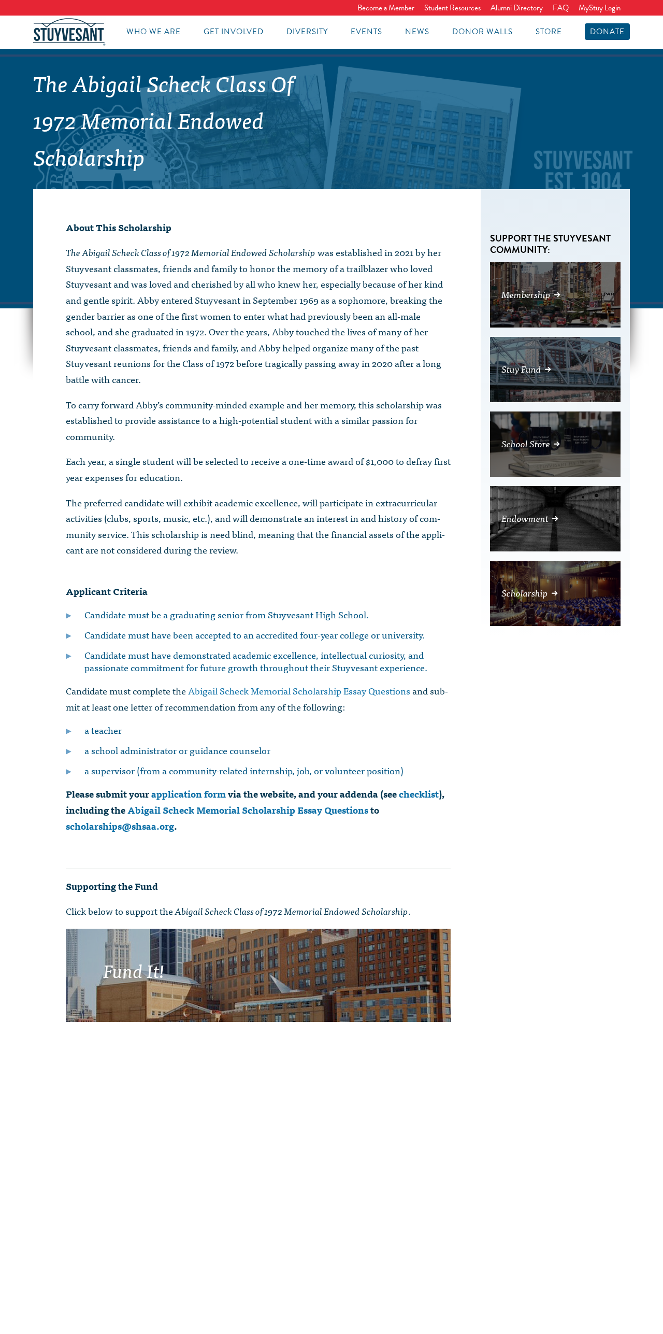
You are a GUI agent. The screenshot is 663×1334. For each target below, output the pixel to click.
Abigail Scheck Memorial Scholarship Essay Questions (299, 690)
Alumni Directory (517, 7)
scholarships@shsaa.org (120, 825)
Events (366, 31)
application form (188, 793)
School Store (525, 443)
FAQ (561, 7)
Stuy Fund (521, 368)
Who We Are (153, 31)
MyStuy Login (600, 7)
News (417, 31)
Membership (526, 294)
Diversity (307, 31)
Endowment (525, 518)
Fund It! (134, 970)
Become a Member (385, 7)
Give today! (326, 1000)
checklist (419, 793)
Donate (607, 31)
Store (549, 31)
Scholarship (524, 592)
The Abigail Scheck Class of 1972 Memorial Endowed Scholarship (163, 119)
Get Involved (234, 31)
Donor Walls (482, 31)
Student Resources (452, 7)
